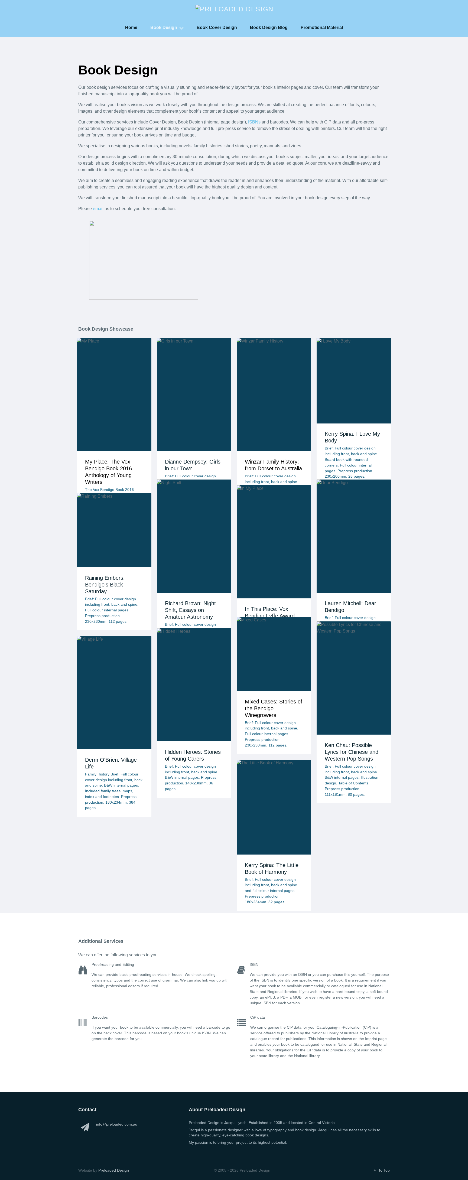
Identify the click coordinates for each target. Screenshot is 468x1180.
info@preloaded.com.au (116, 1124)
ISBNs (254, 122)
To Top (383, 1170)
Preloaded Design (113, 1170)
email (98, 208)
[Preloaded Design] (235, 8)
